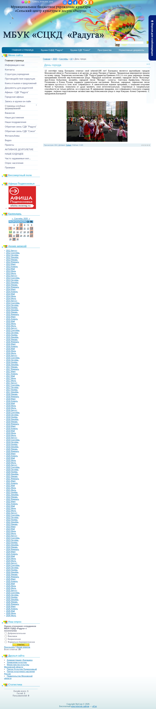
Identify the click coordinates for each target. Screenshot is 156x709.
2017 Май (10, 376)
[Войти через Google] (85, 2)
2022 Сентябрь (13, 515)
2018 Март (11, 399)
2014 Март (11, 289)
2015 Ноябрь (12, 335)
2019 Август (11, 437)
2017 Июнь (11, 378)
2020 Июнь (11, 460)
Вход (26, 2)
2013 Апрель (12, 266)
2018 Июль (11, 408)
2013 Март (11, 264)
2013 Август (11, 276)
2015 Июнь (11, 323)
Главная (20, 2)
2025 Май (10, 583)
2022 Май (10, 506)
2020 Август (11, 465)
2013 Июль (11, 273)
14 (10, 232)
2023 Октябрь (12, 540)
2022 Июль (11, 510)
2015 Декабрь (12, 337)
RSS (29, 2)
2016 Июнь (11, 351)
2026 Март (11, 606)
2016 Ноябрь (12, 362)
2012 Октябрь (12, 255)
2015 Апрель (12, 319)
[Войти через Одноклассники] (91, 2)
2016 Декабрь (12, 364)
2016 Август (11, 355)
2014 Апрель (12, 291)
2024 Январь (12, 547)
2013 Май (10, 269)
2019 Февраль (12, 424)
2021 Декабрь (12, 495)
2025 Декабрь (12, 599)
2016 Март (11, 344)
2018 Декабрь (12, 419)
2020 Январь (12, 449)
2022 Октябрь (12, 517)
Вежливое (12, 636)
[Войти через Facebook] (75, 2)
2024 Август (11, 563)
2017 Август (11, 383)
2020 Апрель (12, 456)
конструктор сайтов (80, 706)
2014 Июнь (11, 296)
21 (10, 235)
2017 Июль (11, 380)
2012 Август (11, 250)
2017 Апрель (12, 374)
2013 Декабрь (12, 282)
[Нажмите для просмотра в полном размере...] (97, 141)
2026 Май (10, 611)
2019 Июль (11, 435)
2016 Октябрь (12, 360)
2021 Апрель (12, 483)
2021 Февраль (12, 479)
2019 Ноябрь (12, 444)
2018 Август (11, 410)
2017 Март (11, 371)
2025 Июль (11, 588)
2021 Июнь (11, 488)
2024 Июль (11, 561)
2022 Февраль (12, 499)
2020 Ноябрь (12, 472)
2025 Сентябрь (13, 593)
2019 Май (10, 431)
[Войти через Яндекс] (80, 2)
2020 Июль (11, 463)
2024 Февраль (12, 549)
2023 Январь (12, 524)
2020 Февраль (12, 451)
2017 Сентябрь (13, 385)
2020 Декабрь (12, 474)
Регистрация (23, 2)
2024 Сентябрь (13, 565)
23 (17, 235)
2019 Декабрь (12, 447)
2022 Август (11, 513)
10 (21, 228)
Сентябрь (63, 59)
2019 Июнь (11, 433)
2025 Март (11, 579)
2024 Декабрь (12, 572)
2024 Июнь (11, 558)
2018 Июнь (11, 406)
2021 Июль (11, 490)
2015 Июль (11, 326)
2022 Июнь (11, 508)
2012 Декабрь (12, 257)
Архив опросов (23, 647)
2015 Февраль (12, 314)
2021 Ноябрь (12, 492)
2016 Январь (12, 339)
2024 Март (11, 552)
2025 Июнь (11, 586)
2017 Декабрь (12, 392)
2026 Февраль (12, 604)
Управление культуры (17, 662)
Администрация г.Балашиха (19, 660)
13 (31, 228)
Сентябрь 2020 (21, 218)
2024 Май (10, 556)
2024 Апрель (12, 554)
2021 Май (10, 485)
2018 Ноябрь (12, 417)
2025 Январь (12, 574)
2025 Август (11, 590)
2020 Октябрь (12, 469)
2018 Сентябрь (13, 412)
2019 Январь (12, 422)
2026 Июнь (11, 613)
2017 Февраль (12, 369)
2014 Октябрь (12, 305)
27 (31, 235)
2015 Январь (12, 312)
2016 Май (10, 349)
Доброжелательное (17, 633)
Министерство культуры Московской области (16, 666)
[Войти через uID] (65, 2)
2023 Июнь (11, 531)
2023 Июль (11, 533)
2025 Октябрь (12, 595)
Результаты (9, 647)
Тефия (68, 145)
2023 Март (11, 526)
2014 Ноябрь (12, 307)
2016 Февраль (12, 342)
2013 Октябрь (12, 280)
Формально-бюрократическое (21, 642)
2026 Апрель (12, 609)
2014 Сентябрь (13, 303)
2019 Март (11, 426)
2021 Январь (12, 476)
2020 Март (11, 453)
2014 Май (10, 294)
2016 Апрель (12, 346)
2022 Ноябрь (12, 520)
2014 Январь (12, 285)
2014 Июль (11, 298)
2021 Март (11, 481)
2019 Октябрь (12, 442)
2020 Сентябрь (13, 467)
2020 (55, 59)
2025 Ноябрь (12, 597)
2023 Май (10, 529)
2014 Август (11, 301)
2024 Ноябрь (12, 570)
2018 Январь (12, 394)
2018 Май (10, 403)
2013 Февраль (12, 262)
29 (14, 239)
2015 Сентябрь (13, 330)
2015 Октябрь (12, 333)
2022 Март (11, 501)
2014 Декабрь (12, 310)
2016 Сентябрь (13, 358)
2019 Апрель (12, 428)
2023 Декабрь (12, 545)
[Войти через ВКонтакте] (70, 2)
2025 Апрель (12, 581)
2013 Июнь (11, 271)
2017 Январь (12, 367)
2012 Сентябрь (13, 253)
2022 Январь (12, 497)
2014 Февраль (12, 287)
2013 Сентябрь (13, 278)
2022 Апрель (12, 504)
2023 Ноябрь (12, 542)
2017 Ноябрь (12, 390)
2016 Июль (11, 353)
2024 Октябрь (12, 568)
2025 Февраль (12, 577)
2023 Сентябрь (13, 538)
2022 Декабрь (12, 522)
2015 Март (11, 317)
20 (31, 232)
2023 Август (11, 536)
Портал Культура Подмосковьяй (22, 669)
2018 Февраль (12, 396)
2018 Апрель (12, 401)
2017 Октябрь (12, 387)
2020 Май (10, 458)
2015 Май (10, 321)
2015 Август (11, 328)
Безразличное (14, 639)
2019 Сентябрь (13, 440)
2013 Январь (12, 260)
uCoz (94, 706)
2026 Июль (11, 615)
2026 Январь (12, 602)
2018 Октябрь (12, 415)
